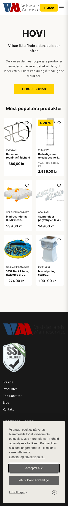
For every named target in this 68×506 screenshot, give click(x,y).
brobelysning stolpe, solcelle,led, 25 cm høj (48, 276)
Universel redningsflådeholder (19, 155)
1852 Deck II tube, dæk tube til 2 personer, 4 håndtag (17, 276)
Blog (6, 402)
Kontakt (8, 409)
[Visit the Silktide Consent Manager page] (54, 492)
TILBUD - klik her (34, 89)
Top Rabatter (12, 396)
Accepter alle (34, 468)
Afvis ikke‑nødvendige (34, 480)
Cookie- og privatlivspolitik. (27, 457)
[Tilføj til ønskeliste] (26, 123)
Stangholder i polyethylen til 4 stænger (48, 220)
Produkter (10, 389)
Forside (8, 382)
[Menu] (61, 7)
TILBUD (49, 7)
